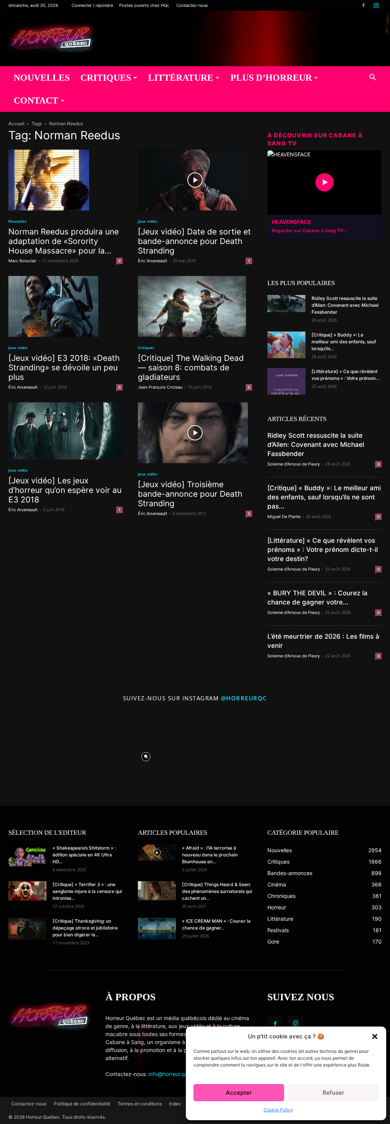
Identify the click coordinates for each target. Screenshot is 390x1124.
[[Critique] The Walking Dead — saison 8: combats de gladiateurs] (195, 306)
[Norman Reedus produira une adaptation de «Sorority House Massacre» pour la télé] (65, 180)
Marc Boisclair (22, 260)
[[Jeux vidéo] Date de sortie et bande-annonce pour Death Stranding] (195, 180)
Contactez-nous (192, 5)
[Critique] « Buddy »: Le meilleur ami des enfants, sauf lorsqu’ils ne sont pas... (324, 497)
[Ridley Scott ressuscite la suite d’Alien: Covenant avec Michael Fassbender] (286, 303)
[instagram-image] (47, 755)
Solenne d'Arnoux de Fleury (293, 464)
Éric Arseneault (152, 260)
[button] (375, 1036)
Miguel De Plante (283, 516)
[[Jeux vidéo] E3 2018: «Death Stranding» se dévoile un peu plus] (65, 306)
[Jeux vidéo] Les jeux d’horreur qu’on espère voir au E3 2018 (64, 490)
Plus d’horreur (271, 78)
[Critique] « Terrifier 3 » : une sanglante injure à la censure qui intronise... (87, 891)
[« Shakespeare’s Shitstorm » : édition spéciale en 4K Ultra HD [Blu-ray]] (27, 855)
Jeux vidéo (147, 221)
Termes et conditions (140, 1103)
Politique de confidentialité (82, 1103)
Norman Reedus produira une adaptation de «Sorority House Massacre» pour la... (63, 241)
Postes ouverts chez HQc (144, 5)
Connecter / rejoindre (92, 5)
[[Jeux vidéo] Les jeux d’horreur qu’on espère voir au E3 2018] (65, 430)
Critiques (105, 78)
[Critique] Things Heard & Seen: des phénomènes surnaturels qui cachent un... (217, 891)
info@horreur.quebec (175, 1074)
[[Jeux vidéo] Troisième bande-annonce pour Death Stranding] (195, 432)
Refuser (333, 1092)
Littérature (180, 78)
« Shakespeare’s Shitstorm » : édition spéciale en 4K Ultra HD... (84, 854)
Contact (36, 100)
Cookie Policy (278, 1110)
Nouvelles (42, 78)
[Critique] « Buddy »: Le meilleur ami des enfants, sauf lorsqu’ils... (344, 341)
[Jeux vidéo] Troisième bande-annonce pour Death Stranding (190, 494)
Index (175, 1103)
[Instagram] (376, 5)
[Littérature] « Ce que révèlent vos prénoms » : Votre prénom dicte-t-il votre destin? (322, 550)
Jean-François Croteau (160, 387)
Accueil (16, 123)
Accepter (239, 1092)
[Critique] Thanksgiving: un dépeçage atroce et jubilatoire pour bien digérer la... (85, 927)
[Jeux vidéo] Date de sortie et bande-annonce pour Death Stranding (194, 241)
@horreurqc (244, 698)
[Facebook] (363, 5)
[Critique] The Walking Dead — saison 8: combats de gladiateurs (191, 367)
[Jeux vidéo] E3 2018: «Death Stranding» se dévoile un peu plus (64, 367)
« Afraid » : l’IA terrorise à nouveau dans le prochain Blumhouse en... (210, 854)
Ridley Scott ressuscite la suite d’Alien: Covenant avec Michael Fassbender (345, 305)
